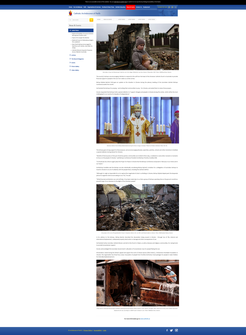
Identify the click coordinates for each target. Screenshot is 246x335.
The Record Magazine (77, 59)
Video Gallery (75, 70)
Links (104, 330)
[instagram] (176, 330)
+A (172, 7)
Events (73, 63)
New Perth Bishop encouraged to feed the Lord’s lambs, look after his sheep (82, 46)
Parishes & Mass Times (108, 7)
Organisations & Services (94, 7)
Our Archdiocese (77, 7)
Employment (146, 7)
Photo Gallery (75, 66)
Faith (85, 7)
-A (169, 7)
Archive (73, 55)
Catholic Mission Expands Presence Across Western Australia (82, 51)
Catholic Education (120, 7)
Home (70, 7)
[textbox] (78, 20)
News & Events (131, 7)
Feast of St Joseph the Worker (80, 38)
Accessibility (97, 330)
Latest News (75, 30)
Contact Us (139, 7)
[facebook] (167, 330)
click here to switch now (120, 2)
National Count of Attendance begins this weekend (82, 41)
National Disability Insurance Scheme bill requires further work (82, 34)
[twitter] (171, 330)
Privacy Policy (88, 330)
